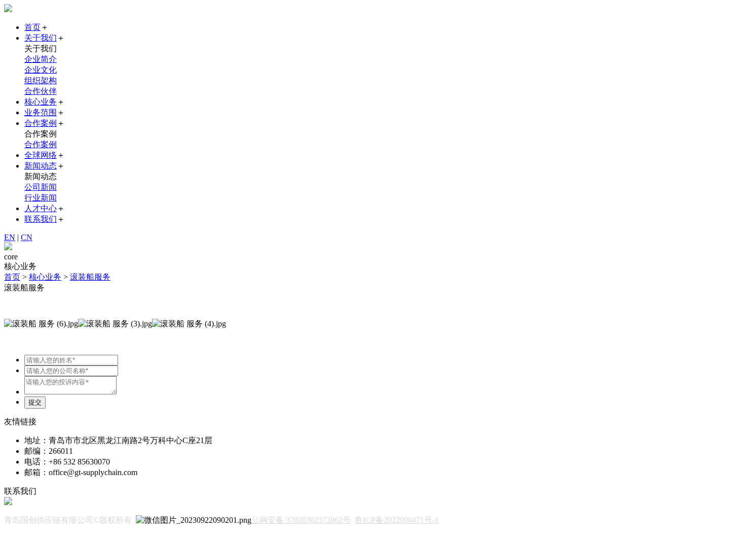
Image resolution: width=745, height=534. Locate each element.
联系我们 (40, 219)
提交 (35, 402)
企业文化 (40, 69)
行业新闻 (40, 197)
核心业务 (40, 101)
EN (9, 237)
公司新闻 (40, 187)
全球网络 (40, 155)
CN (26, 237)
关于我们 (40, 38)
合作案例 (40, 123)
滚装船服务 (90, 277)
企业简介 (40, 59)
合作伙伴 (40, 91)
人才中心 (40, 208)
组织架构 (40, 80)
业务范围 (40, 112)
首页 (32, 27)
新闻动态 (40, 165)
